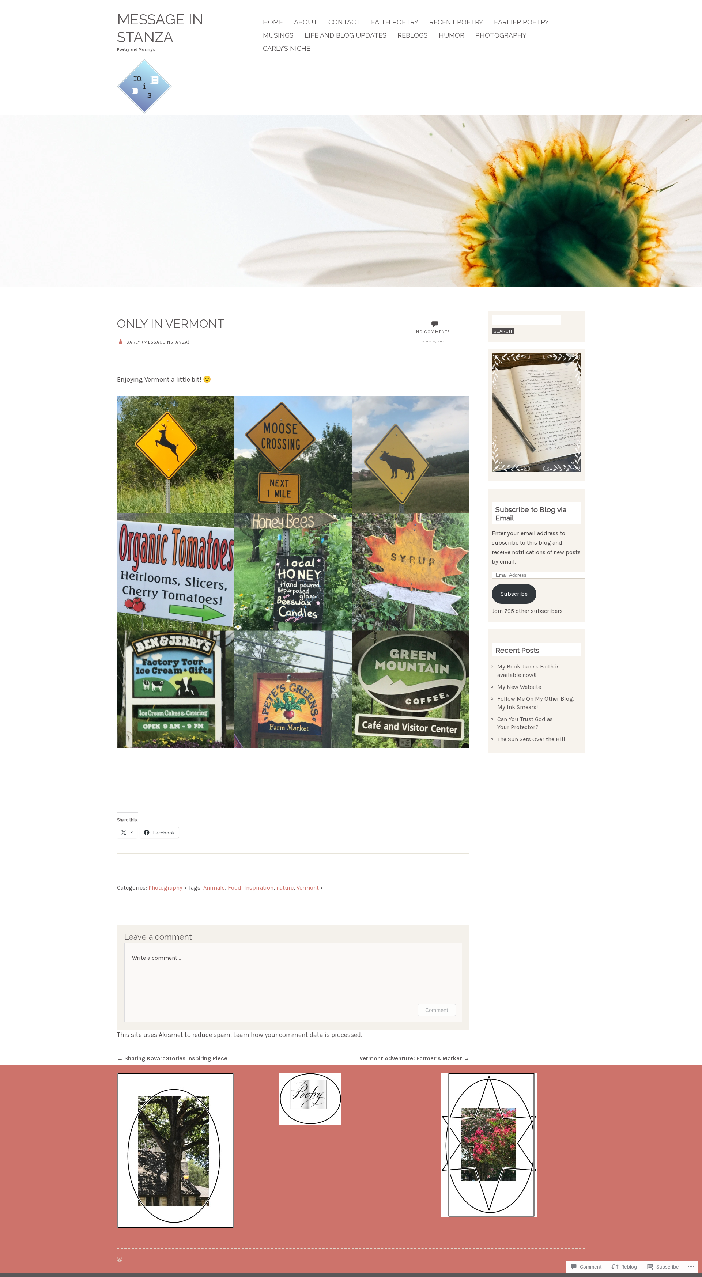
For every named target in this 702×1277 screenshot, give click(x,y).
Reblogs (412, 35)
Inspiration (258, 887)
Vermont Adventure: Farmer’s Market (414, 1058)
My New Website (519, 686)
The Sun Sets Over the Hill (531, 739)
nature (285, 887)
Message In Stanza (160, 28)
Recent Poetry (456, 22)
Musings (278, 35)
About (305, 22)
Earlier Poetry (521, 22)
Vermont (308, 887)
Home (273, 22)
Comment (436, 1010)
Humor (451, 35)
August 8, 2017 (433, 341)
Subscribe (514, 593)
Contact (344, 22)
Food (234, 887)
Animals (214, 887)
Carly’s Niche (286, 48)
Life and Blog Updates (345, 35)
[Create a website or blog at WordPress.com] (119, 1259)
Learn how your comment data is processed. (297, 1035)
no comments (433, 331)
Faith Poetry (394, 22)
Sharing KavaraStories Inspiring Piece (172, 1058)
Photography (500, 35)
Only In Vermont (171, 324)
